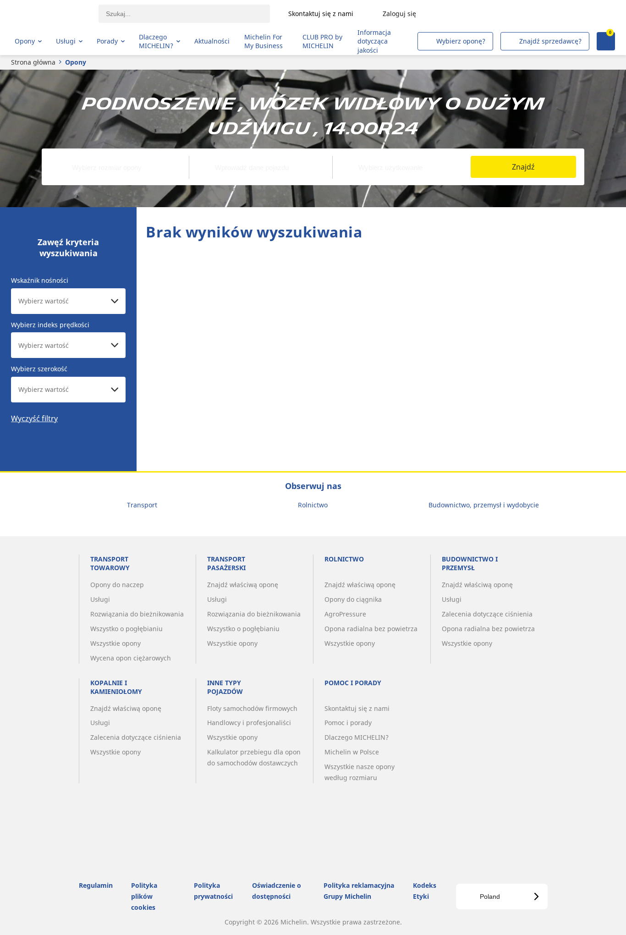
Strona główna (33, 62)
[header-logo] (51, 14)
